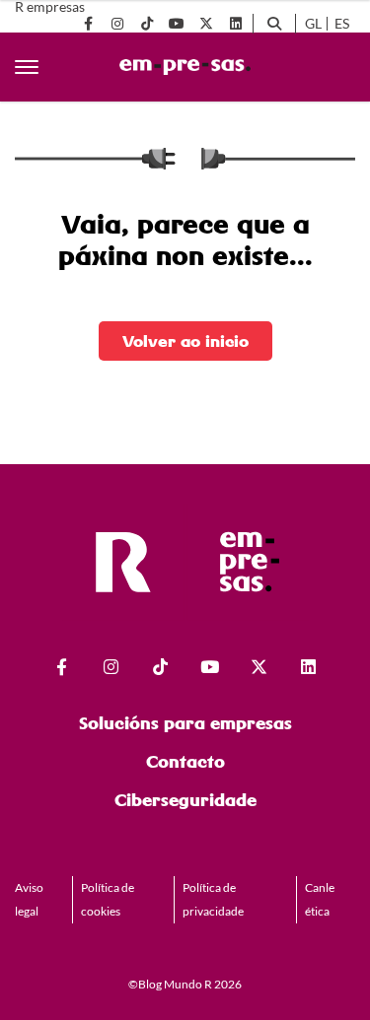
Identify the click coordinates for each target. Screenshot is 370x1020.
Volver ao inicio (185, 341)
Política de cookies (107, 899)
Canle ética (319, 899)
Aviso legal (29, 899)
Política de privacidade (213, 899)
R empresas (50, 7)
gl (313, 23)
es (341, 23)
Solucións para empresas (185, 723)
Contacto (185, 761)
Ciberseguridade (185, 799)
